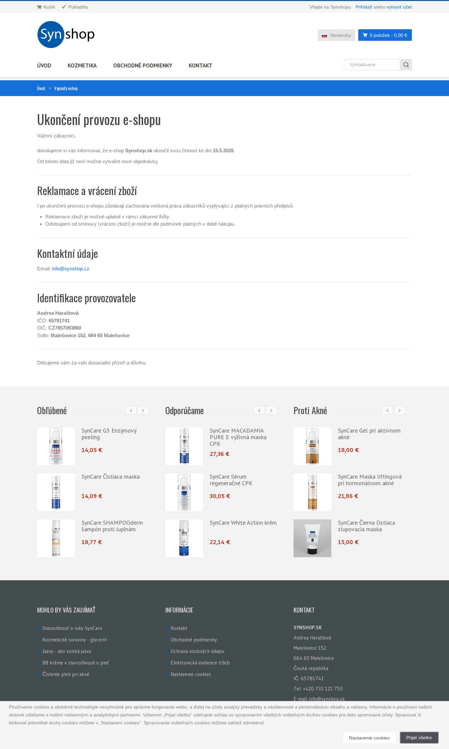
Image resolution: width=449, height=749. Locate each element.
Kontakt (200, 65)
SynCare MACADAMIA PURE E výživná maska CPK (238, 437)
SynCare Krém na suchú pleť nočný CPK (122, 434)
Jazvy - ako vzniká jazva (66, 651)
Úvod (44, 65)
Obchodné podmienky (142, 65)
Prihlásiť (364, 7)
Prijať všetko (419, 737)
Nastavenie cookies (191, 674)
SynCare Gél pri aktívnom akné (369, 434)
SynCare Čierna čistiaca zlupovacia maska (366, 526)
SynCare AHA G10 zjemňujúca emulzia (118, 526)
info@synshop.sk (327, 699)
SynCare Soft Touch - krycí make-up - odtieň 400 (126, 480)
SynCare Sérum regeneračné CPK (231, 480)
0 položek (388, 35)
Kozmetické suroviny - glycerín (74, 640)
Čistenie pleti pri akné (65, 674)
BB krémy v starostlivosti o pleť (75, 663)
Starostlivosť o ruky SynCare (72, 628)
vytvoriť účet (399, 7)
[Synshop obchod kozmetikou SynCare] (68, 34)
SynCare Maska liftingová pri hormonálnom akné (370, 480)
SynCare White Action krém (243, 522)
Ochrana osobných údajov (198, 651)
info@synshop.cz (70, 268)
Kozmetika (82, 65)
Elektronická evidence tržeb (200, 663)
